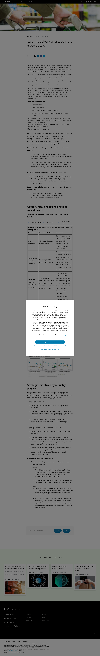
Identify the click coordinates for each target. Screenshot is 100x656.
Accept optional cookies (50, 342)
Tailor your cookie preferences (50, 350)
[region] (50, 328)
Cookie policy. (65, 335)
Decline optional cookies (50, 346)
